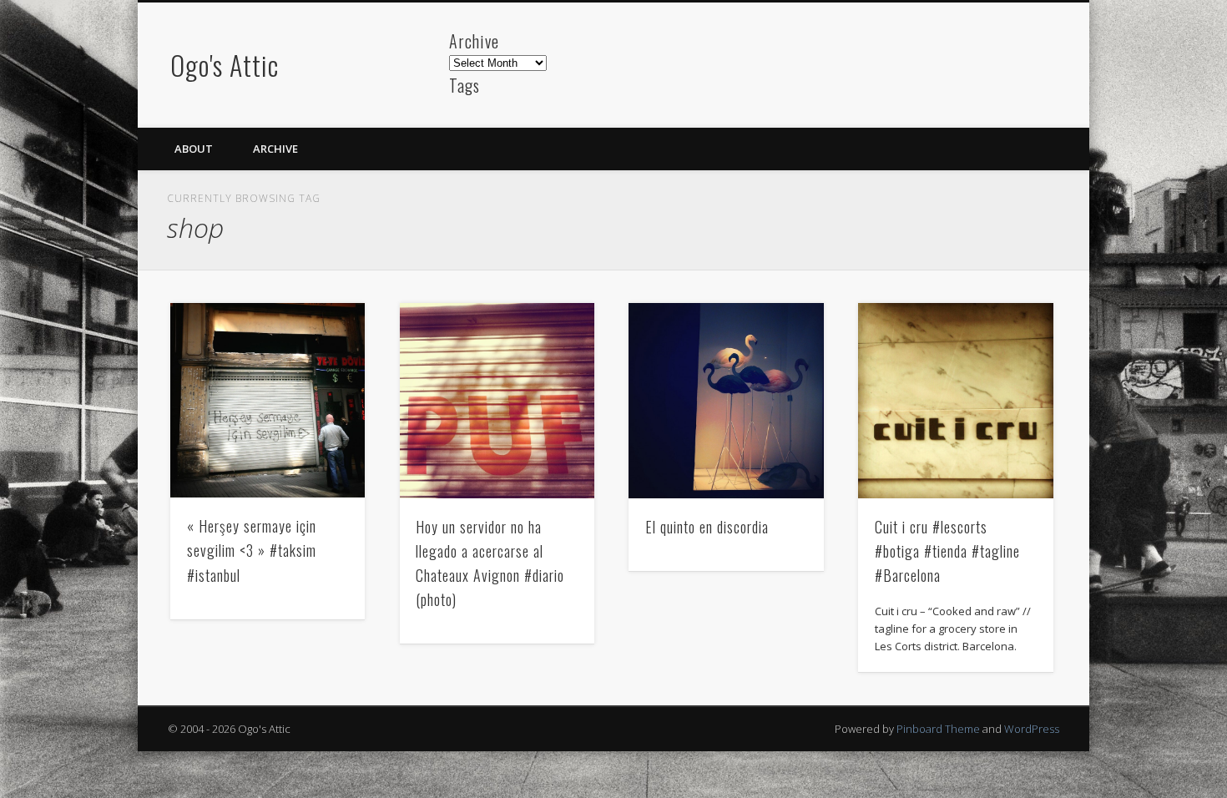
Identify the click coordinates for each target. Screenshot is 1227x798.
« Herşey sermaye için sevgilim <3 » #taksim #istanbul (251, 550)
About (193, 148)
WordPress (1031, 728)
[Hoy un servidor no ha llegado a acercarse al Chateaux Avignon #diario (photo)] (497, 400)
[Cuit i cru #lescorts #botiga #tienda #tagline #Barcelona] (955, 400)
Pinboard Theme (938, 728)
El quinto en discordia (707, 527)
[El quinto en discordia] (726, 400)
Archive (275, 148)
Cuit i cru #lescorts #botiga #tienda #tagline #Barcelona (947, 551)
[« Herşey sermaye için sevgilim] (268, 400)
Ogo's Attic (224, 64)
